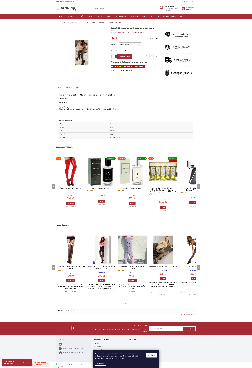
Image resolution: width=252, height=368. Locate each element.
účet (73, 1)
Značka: (137, 32)
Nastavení (100, 363)
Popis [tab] (59, 88)
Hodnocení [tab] (68, 88)
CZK (192, 2)
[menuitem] (59, 16)
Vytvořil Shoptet (62, 364)
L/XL (185, 292)
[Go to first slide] (198, 186)
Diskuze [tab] (78, 88)
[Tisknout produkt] (146, 56)
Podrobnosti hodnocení (123, 32)
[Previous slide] (53, 186)
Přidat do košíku (125, 56)
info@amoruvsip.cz (68, 344)
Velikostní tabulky (98, 347)
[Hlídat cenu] (157, 56)
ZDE (130, 70)
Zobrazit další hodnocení (188, 314)
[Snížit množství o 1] (116, 57)
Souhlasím (151, 355)
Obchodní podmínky (99, 350)
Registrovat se (60, 1)
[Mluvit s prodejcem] (151, 56)
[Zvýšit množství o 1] (116, 56)
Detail (97, 201)
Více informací (119, 358)
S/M (180, 292)
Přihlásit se (189, 328)
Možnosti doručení (139, 51)
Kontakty (96, 344)
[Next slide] (198, 267)
